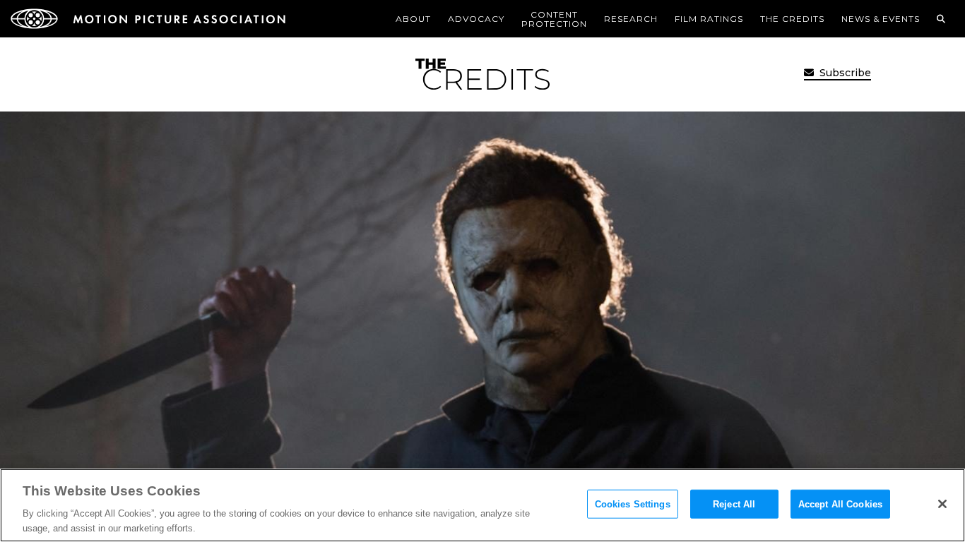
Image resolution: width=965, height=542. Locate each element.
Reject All (734, 504)
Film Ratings (709, 18)
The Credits (792, 18)
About (413, 18)
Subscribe (844, 72)
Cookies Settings (632, 504)
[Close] (942, 503)
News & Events (880, 18)
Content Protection (554, 19)
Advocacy (476, 18)
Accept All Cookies (840, 504)
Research (631, 18)
